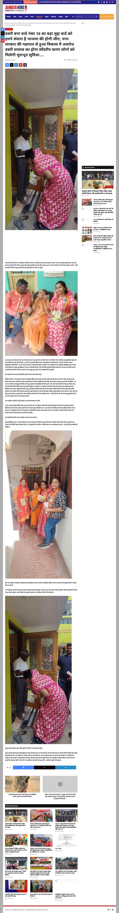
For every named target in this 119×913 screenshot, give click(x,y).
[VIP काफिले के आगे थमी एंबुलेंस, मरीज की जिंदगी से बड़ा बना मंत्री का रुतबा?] (66, 863)
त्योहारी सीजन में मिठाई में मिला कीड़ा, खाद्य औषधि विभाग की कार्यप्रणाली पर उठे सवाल (15, 825)
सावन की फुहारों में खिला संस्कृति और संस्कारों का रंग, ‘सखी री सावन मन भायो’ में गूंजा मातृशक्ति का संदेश (16, 850)
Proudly (27, 909)
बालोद (32, 17)
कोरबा (14, 17)
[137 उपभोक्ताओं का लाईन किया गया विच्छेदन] (87, 222)
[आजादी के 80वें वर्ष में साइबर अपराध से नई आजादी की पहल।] (16, 886)
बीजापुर (47, 17)
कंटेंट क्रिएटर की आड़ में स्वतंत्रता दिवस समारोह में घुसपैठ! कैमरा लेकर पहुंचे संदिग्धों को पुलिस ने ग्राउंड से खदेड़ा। (40, 873)
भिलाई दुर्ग (53, 17)
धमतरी (26, 17)
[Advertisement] (41, 246)
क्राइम (20, 17)
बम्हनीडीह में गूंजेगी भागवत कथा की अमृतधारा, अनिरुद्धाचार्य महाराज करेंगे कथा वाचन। (65, 896)
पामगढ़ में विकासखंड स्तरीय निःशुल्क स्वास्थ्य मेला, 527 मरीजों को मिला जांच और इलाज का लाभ (40, 825)
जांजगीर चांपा (39, 17)
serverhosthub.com (42, 909)
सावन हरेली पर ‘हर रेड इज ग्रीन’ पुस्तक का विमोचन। (41, 895)
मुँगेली (66, 17)
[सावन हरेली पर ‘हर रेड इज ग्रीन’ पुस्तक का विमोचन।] (41, 886)
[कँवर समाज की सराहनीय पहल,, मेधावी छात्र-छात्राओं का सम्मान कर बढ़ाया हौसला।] (16, 863)
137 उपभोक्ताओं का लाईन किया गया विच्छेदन (49, 2)
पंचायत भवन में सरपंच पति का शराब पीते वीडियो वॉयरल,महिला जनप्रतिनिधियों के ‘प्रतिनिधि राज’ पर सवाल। (41, 850)
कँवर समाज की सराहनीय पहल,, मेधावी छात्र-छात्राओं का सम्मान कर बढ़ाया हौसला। (15, 873)
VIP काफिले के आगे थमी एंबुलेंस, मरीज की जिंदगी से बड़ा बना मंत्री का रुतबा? (66, 872)
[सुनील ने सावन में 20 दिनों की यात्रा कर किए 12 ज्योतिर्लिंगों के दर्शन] (87, 230)
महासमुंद (60, 17)
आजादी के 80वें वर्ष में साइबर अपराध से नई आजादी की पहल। (15, 895)
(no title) (58, 848)
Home (8, 17)
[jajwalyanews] (16, 9)
